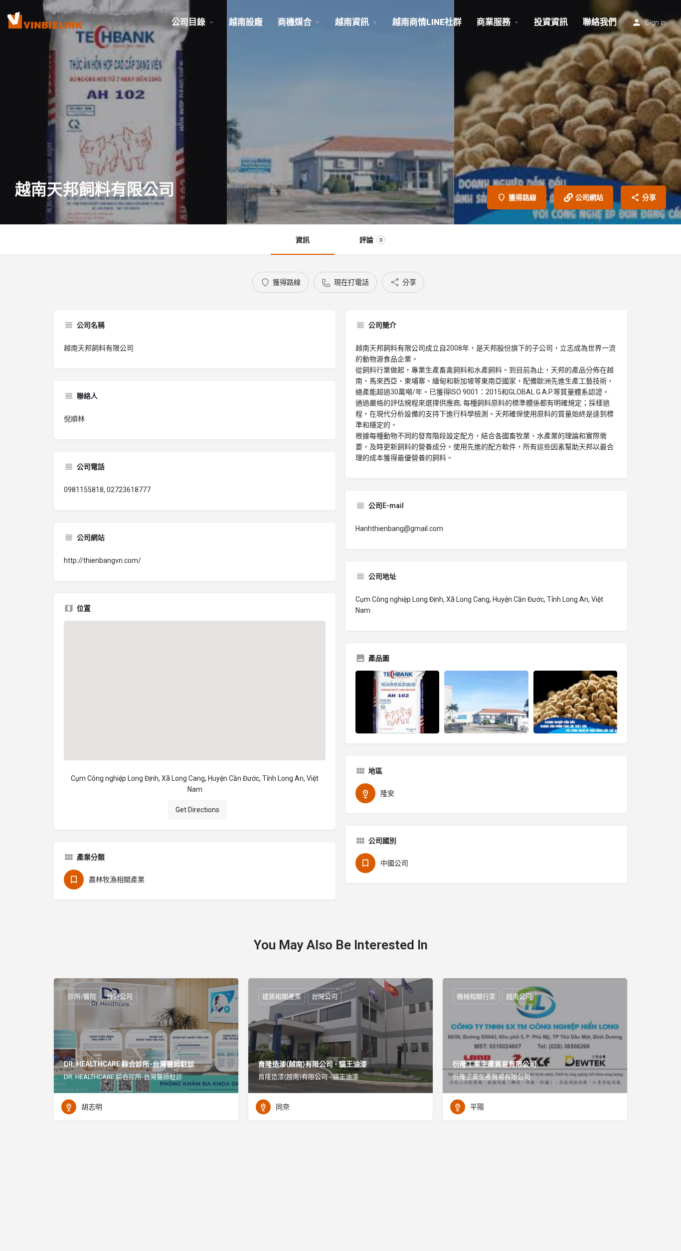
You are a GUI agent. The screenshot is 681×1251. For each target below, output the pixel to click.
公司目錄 (188, 22)
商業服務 (494, 22)
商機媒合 (295, 22)
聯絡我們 (600, 22)
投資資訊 (551, 22)
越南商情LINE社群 (427, 22)
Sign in (655, 22)
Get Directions (197, 810)
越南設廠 (246, 22)
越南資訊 (352, 22)
